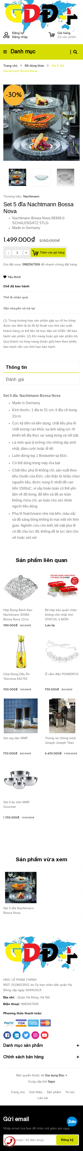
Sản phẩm (54, 1092)
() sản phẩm (67, 35)
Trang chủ (18, 1092)
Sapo (51, 1081)
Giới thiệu (35, 1092)
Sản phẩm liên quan (42, 560)
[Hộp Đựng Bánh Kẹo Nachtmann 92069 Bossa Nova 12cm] (20, 587)
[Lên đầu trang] (72, 1135)
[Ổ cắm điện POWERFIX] (62, 651)
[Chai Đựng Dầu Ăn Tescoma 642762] (20, 651)
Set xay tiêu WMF (15, 738)
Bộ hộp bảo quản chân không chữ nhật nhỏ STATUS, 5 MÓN (61, 614)
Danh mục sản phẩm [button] (23, 1045)
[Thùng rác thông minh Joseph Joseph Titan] (62, 716)
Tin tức (70, 1092)
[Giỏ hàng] (52, 35)
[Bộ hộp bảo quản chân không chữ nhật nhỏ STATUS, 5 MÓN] (62, 587)
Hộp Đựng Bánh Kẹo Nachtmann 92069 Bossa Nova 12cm (17, 614)
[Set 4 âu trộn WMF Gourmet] (20, 780)
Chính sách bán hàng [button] (23, 1056)
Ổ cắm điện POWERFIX (61, 674)
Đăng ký (18, 33)
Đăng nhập (20, 37)
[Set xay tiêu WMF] (20, 716)
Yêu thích (14, 277)
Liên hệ (42, 1098)
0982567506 (31, 264)
